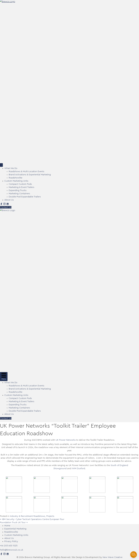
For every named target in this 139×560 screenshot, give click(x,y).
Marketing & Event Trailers (21, 187)
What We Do (10, 168)
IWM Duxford (78, 468)
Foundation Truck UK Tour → (14, 522)
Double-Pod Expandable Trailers (25, 197)
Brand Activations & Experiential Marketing (30, 175)
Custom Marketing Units (16, 181)
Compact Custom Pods (20, 184)
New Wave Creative (112, 557)
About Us (9, 200)
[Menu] (1, 165)
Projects (50, 516)
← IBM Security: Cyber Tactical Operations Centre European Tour (32, 519)
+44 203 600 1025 (8, 546)
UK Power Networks (66, 440)
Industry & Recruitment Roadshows (27, 516)
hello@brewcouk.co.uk (11, 550)
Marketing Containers (19, 193)
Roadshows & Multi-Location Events (26, 171)
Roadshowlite (15, 178)
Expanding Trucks (17, 190)
